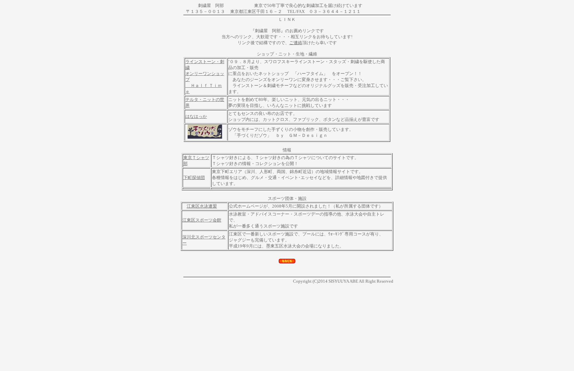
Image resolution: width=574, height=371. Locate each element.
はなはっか (196, 116)
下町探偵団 (194, 177)
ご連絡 (295, 42)
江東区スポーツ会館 (201, 220)
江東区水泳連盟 (202, 206)
